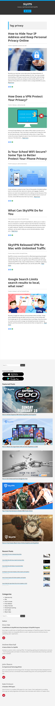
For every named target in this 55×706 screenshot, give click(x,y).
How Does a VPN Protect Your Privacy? (25, 98)
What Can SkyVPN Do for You (25, 212)
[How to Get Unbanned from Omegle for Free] (27, 464)
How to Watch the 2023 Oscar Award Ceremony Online (13, 560)
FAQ (6, 599)
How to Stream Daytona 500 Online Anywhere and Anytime (19, 414)
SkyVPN (27, 4)
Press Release (8, 603)
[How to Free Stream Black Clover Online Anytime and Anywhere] (27, 528)
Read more (11, 83)
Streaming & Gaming (10, 608)
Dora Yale (24, 45)
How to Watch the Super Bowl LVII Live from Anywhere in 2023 (20, 446)
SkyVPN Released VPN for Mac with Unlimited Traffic (27, 246)
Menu (28, 11)
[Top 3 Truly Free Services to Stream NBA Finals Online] (27, 496)
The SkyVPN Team (25, 219)
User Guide (8, 610)
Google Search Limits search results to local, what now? (24, 282)
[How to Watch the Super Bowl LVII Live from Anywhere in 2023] (27, 432)
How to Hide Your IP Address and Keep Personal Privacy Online (27, 37)
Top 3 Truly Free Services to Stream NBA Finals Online (17, 511)
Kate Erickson (24, 163)
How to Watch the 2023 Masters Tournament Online (12, 566)
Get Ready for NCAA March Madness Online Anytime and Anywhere (15, 571)
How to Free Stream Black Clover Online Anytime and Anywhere (20, 543)
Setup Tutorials (9, 606)
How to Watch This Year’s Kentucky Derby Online (11, 554)
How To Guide (8, 601)
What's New (8, 612)
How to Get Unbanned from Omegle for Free (14, 479)
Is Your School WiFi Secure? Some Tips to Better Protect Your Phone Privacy (27, 155)
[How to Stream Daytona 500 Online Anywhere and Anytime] (27, 400)
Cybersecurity (8, 597)
